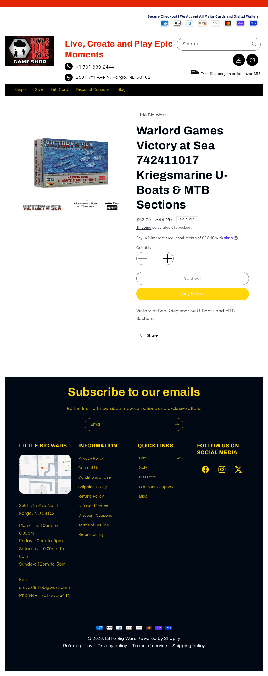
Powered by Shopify (158, 638)
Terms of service (149, 646)
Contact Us (88, 468)
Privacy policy (112, 646)
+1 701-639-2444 (95, 67)
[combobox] (218, 44)
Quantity (144, 248)
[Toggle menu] (178, 458)
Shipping (144, 227)
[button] (252, 60)
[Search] (254, 44)
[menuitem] (20, 90)
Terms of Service (93, 525)
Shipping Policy (92, 487)
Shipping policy (188, 646)
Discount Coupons (95, 515)
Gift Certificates (93, 506)
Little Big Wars (120, 638)
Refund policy (91, 535)
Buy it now (193, 294)
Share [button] (152, 335)
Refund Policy (91, 496)
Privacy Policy (91, 458)
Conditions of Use (94, 478)
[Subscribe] (177, 424)
